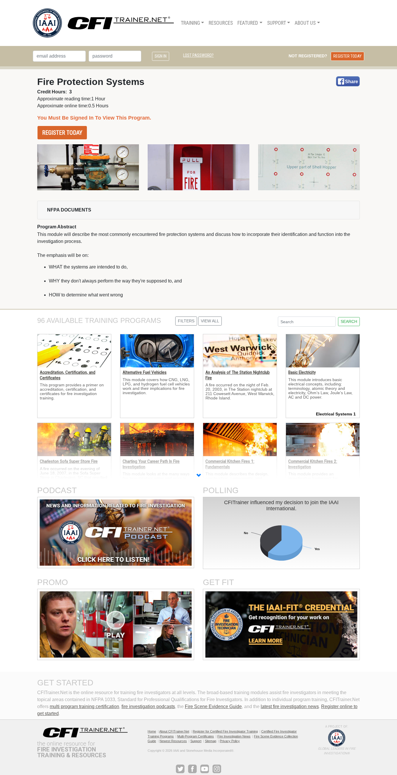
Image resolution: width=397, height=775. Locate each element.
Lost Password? (198, 55)
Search (349, 321)
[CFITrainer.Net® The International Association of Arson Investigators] (103, 23)
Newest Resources (173, 741)
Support (195, 741)
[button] (198, 475)
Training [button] (190, 23)
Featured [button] (247, 23)
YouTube (205, 769)
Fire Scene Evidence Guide (213, 706)
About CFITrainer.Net (174, 731)
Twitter (180, 769)
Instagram (217, 769)
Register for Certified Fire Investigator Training (225, 731)
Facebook (192, 769)
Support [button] (276, 23)
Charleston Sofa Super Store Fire (69, 461)
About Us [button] (305, 23)
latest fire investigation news (290, 706)
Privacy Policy (230, 741)
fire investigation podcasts (148, 706)
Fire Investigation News (234, 736)
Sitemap (210, 741)
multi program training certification (84, 706)
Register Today (347, 56)
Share (351, 81)
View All (210, 321)
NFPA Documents (69, 209)
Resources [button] (221, 23)
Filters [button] (186, 321)
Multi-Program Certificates (195, 736)
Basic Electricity (302, 372)
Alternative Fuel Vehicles (145, 372)
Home (152, 731)
